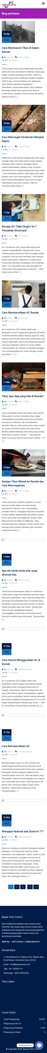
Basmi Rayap (24, 146)
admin (10, 57)
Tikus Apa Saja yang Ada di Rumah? (23, 396)
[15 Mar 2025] (23, 462)
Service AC (23, 236)
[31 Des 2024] (23, 641)
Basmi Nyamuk (24, 837)
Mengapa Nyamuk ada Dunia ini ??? (22, 831)
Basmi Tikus (23, 57)
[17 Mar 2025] (23, 376)
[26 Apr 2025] (23, 118)
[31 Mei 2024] (23, 812)
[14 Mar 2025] (23, 552)
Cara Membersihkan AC (16, 746)
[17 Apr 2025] (23, 207)
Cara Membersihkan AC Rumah (20, 312)
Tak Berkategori (25, 669)
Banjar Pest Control (32, 1049)
